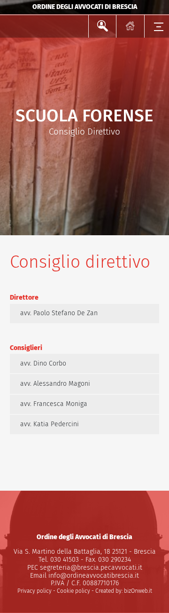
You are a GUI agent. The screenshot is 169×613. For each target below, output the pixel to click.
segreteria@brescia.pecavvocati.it (91, 568)
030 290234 (113, 560)
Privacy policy (34, 591)
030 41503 (63, 560)
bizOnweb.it (138, 591)
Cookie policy (73, 591)
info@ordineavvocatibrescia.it (93, 576)
